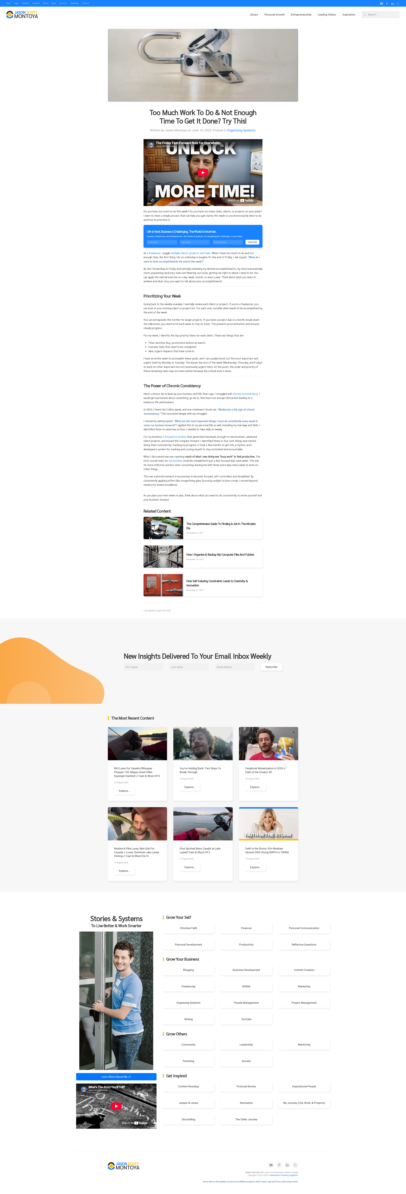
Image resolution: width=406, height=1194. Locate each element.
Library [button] (254, 14)
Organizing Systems (241, 130)
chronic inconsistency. (246, 393)
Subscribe (252, 242)
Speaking (74, 3)
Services (63, 3)
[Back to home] (22, 14)
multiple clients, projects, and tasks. (191, 253)
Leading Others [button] (327, 14)
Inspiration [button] (348, 14)
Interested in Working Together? (284, 1175)
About (45, 3)
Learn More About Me (114, 1076)
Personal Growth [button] (274, 14)
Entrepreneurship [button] (301, 14)
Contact (85, 3)
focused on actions (176, 436)
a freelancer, (154, 253)
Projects (36, 3)
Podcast (25, 3)
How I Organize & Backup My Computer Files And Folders (220, 554)
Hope (16, 3)
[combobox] (381, 14)
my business (175, 460)
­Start (8, 3)
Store (53, 3)
